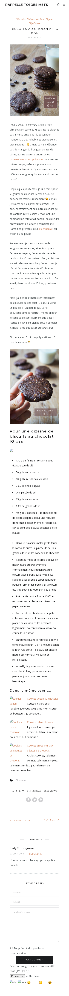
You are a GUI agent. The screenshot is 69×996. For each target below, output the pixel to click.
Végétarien (34, 23)
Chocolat (21, 780)
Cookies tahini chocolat (40, 722)
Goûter (30, 19)
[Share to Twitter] (34, 799)
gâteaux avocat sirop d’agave (26, 159)
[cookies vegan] (16, 701)
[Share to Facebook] (28, 799)
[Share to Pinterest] (40, 799)
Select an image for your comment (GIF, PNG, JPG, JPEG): (33, 968)
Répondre (35, 854)
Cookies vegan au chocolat (42, 698)
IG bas (40, 19)
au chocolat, (46, 228)
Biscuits (20, 19)
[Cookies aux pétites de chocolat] (16, 753)
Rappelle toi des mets (26, 5)
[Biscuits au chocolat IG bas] (34, 80)
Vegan (49, 19)
